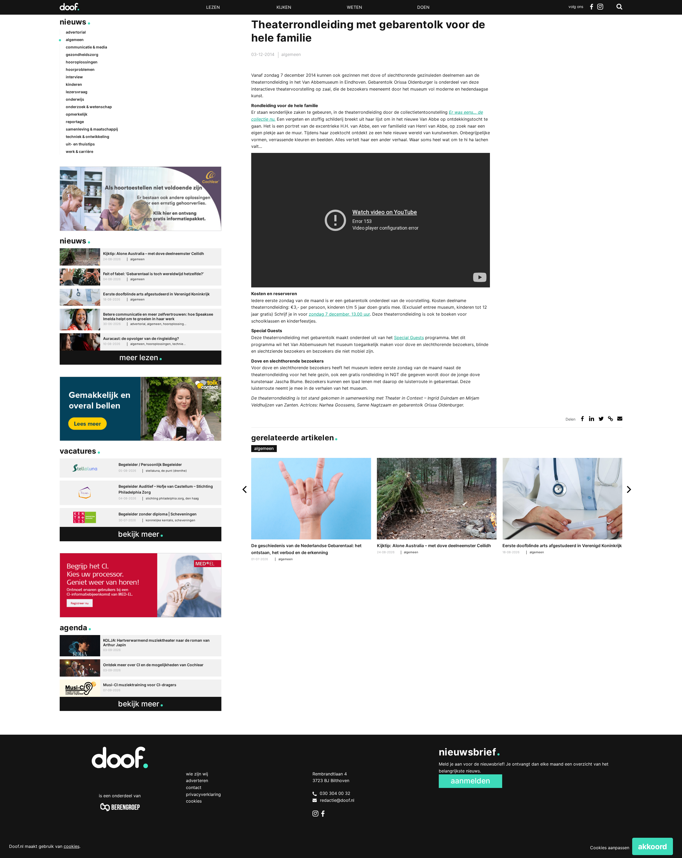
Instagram (600, 7)
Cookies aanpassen (609, 847)
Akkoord (652, 846)
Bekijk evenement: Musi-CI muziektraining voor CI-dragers (140, 688)
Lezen (213, 7)
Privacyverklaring (203, 794)
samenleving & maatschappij (92, 129)
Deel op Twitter (601, 418)
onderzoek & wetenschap (89, 106)
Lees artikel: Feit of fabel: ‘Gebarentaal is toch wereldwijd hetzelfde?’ (140, 277)
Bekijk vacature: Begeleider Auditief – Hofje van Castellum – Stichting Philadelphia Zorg (140, 493)
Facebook (591, 7)
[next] (628, 489)
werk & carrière (79, 151)
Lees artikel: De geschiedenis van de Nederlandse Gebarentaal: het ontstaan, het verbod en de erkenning (311, 510)
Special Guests (409, 337)
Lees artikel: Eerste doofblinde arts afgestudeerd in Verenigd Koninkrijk (562, 507)
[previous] (245, 489)
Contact (193, 787)
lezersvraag (76, 92)
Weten (354, 7)
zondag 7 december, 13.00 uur (339, 314)
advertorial (76, 32)
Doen (423, 7)
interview (74, 77)
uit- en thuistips (80, 144)
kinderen (74, 84)
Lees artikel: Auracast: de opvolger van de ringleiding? (140, 342)
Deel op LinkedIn (591, 418)
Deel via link (610, 418)
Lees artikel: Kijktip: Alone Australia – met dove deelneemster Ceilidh (437, 507)
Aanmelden (470, 780)
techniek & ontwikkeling (87, 136)
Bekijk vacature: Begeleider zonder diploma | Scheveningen (140, 517)
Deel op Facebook (582, 418)
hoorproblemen (80, 69)
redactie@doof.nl (337, 800)
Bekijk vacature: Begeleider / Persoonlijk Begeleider (140, 468)
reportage (75, 121)
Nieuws (73, 21)
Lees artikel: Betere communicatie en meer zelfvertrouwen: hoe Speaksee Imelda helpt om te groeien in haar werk (140, 319)
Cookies (194, 801)
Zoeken (619, 7)
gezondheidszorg (82, 54)
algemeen (291, 54)
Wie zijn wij (197, 773)
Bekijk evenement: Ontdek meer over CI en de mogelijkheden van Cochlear (140, 668)
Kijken (284, 7)
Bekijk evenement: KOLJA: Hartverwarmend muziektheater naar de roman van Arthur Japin (140, 646)
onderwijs (75, 99)
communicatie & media (86, 47)
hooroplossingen (82, 62)
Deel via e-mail (619, 418)
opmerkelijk (76, 114)
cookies (71, 846)
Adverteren (197, 780)
